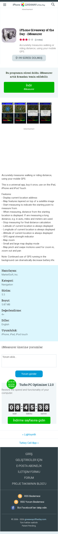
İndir (29, 87)
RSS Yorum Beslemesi (32, 501)
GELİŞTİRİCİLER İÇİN (29, 460)
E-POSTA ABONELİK (29, 466)
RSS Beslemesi (32, 496)
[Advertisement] (29, 19)
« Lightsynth (29, 434)
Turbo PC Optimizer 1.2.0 (36, 385)
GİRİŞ (29, 454)
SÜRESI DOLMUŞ (29, 57)
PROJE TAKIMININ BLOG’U (29, 483)
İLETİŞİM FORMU (29, 471)
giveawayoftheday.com (35, 519)
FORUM (29, 477)
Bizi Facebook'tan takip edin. (32, 507)
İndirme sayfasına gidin (29, 420)
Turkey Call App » (29, 442)
